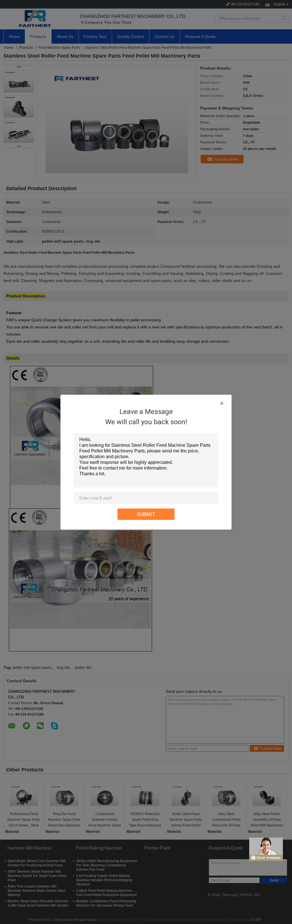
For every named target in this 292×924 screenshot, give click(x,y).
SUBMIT (146, 514)
